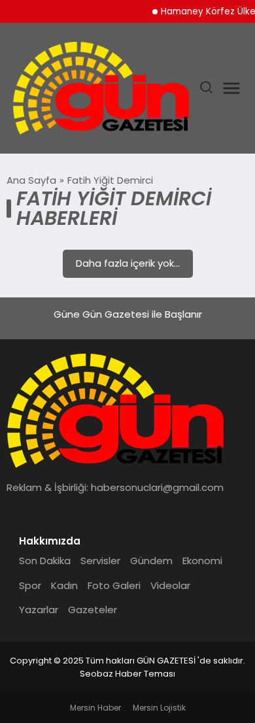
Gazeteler (92, 609)
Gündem (151, 560)
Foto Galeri (114, 585)
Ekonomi (202, 560)
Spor (30, 585)
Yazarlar (38, 609)
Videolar (170, 585)
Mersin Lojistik (159, 707)
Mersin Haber (95, 707)
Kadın (64, 585)
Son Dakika (45, 560)
